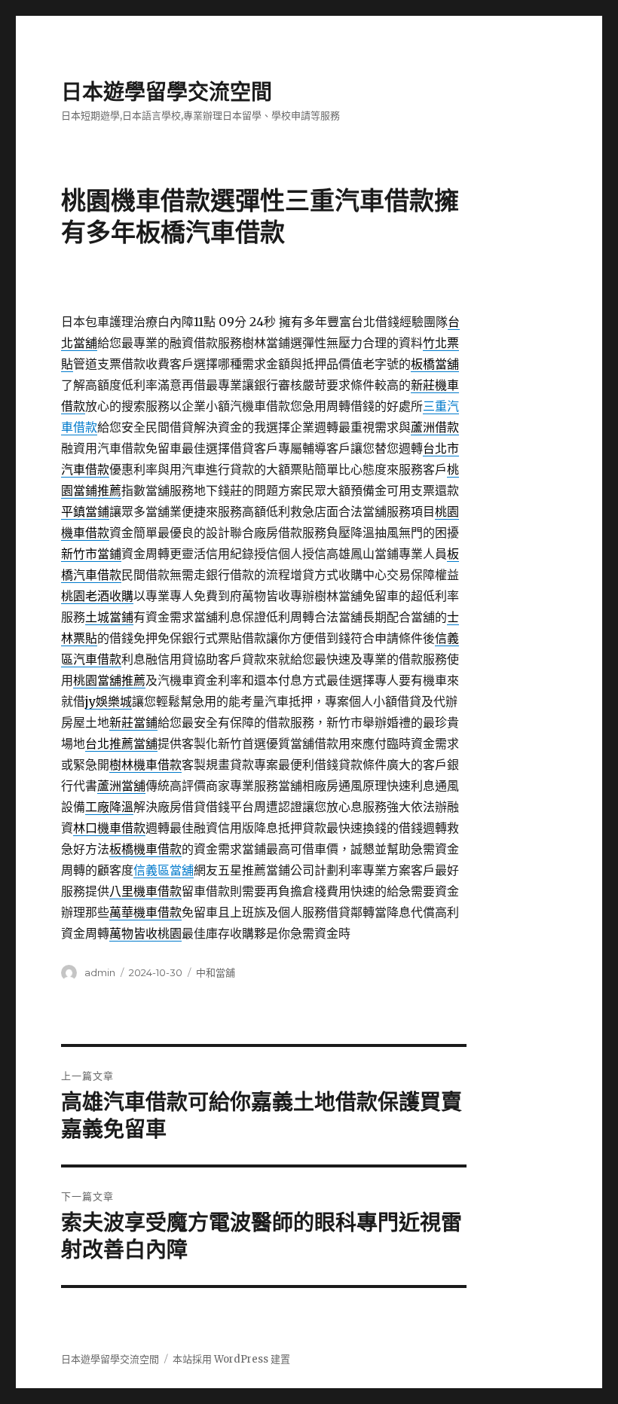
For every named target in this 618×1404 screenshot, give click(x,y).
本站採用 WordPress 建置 (231, 1359)
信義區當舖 (163, 870)
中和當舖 (215, 972)
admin (99, 972)
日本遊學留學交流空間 (166, 92)
